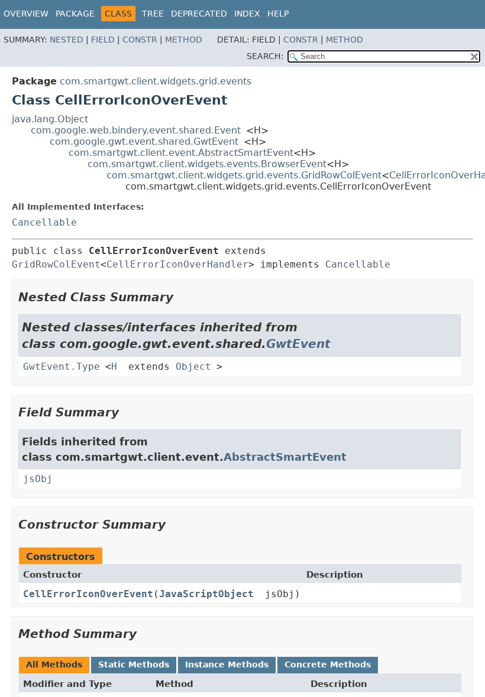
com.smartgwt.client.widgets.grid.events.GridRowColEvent (243, 175)
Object (193, 366)
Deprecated (199, 13)
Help (278, 13)
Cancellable (44, 222)
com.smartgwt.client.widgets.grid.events (155, 81)
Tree (153, 13)
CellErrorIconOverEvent (88, 594)
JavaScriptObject (206, 594)
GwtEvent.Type (61, 366)
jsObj (38, 478)
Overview (26, 13)
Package (75, 13)
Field (103, 39)
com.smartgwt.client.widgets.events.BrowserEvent (207, 164)
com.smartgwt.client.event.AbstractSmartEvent (181, 152)
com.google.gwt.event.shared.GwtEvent (144, 141)
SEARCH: (265, 56)
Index (247, 13)
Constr (139, 39)
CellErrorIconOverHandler (177, 264)
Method (183, 39)
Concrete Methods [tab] (327, 664)
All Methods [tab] (54, 664)
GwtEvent (298, 344)
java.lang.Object (50, 119)
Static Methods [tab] (133, 664)
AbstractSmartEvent (285, 457)
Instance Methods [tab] (227, 664)
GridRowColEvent (56, 264)
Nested (66, 39)
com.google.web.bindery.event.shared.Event (136, 130)
